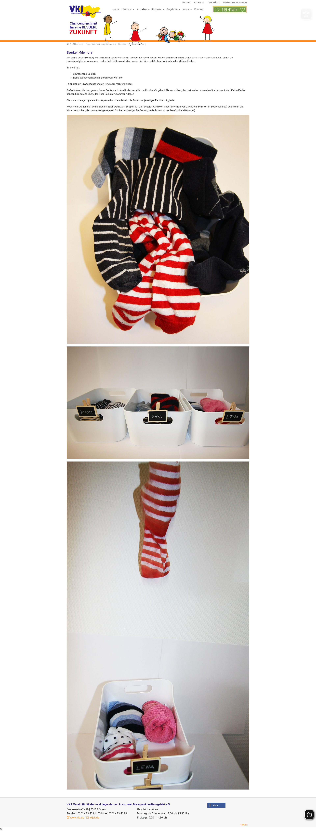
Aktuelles (142, 9)
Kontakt (198, 9)
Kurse (186, 9)
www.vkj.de (77, 817)
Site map (186, 2)
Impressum (199, 2)
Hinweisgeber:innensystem (235, 2)
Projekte (157, 9)
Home (116, 9)
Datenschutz (213, 2)
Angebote (172, 9)
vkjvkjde (94, 817)
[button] (216, 805)
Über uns (127, 9)
